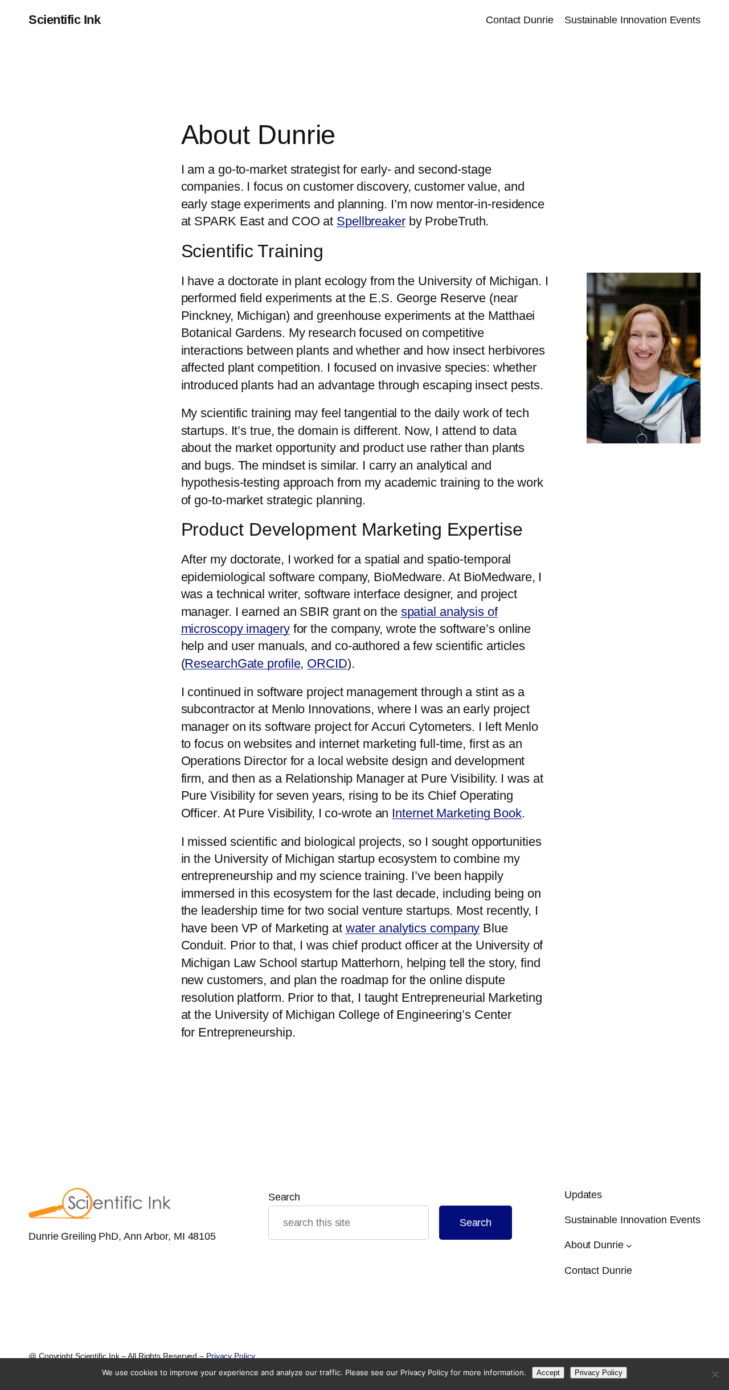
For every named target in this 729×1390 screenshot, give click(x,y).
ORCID (327, 663)
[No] (714, 1374)
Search (284, 1197)
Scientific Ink (64, 20)
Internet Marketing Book (457, 813)
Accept (548, 1372)
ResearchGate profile (242, 663)
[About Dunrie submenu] (629, 1245)
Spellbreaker (371, 221)
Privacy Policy (230, 1355)
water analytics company (413, 928)
